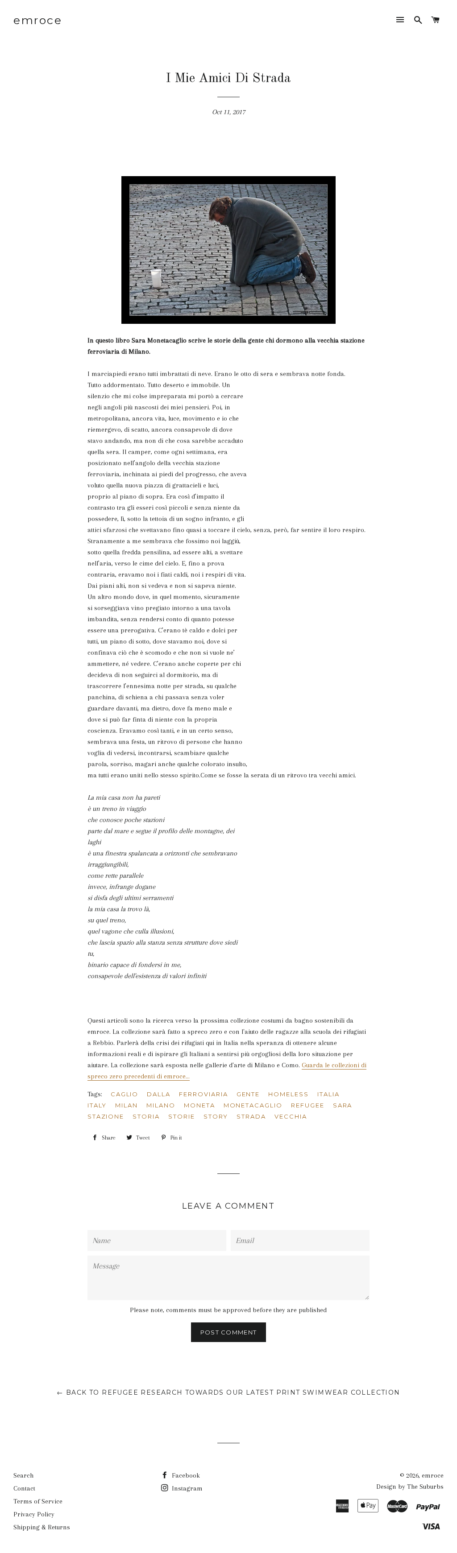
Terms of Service (37, 1501)
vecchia (290, 1116)
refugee (307, 1105)
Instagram (186, 1488)
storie (181, 1116)
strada (251, 1116)
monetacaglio (253, 1105)
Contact (24, 1488)
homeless (288, 1094)
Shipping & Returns (41, 1527)
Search (23, 1475)
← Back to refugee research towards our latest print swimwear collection (228, 1392)
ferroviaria (203, 1094)
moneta (199, 1105)
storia (146, 1116)
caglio (125, 1094)
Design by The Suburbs (410, 1487)
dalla (158, 1094)
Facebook (185, 1475)
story (216, 1116)
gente (248, 1094)
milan (126, 1105)
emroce (37, 20)
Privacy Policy (33, 1514)
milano (160, 1105)
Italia (328, 1094)
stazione (106, 1116)
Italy (97, 1105)
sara (343, 1105)
